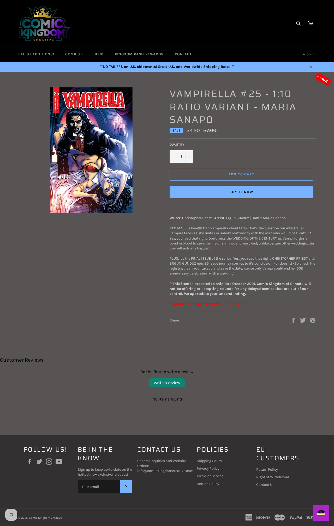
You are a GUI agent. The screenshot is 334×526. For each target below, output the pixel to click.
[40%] (91, 211)
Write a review (167, 382)
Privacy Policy (208, 468)
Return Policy (267, 469)
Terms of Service (210, 476)
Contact (183, 54)
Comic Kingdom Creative (45, 517)
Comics (73, 54)
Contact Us (265, 484)
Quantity (177, 144)
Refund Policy (208, 484)
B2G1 (99, 54)
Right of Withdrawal (272, 477)
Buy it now (241, 192)
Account (309, 54)
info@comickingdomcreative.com (165, 471)
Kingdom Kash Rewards (139, 54)
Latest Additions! (36, 54)
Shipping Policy (209, 461)
